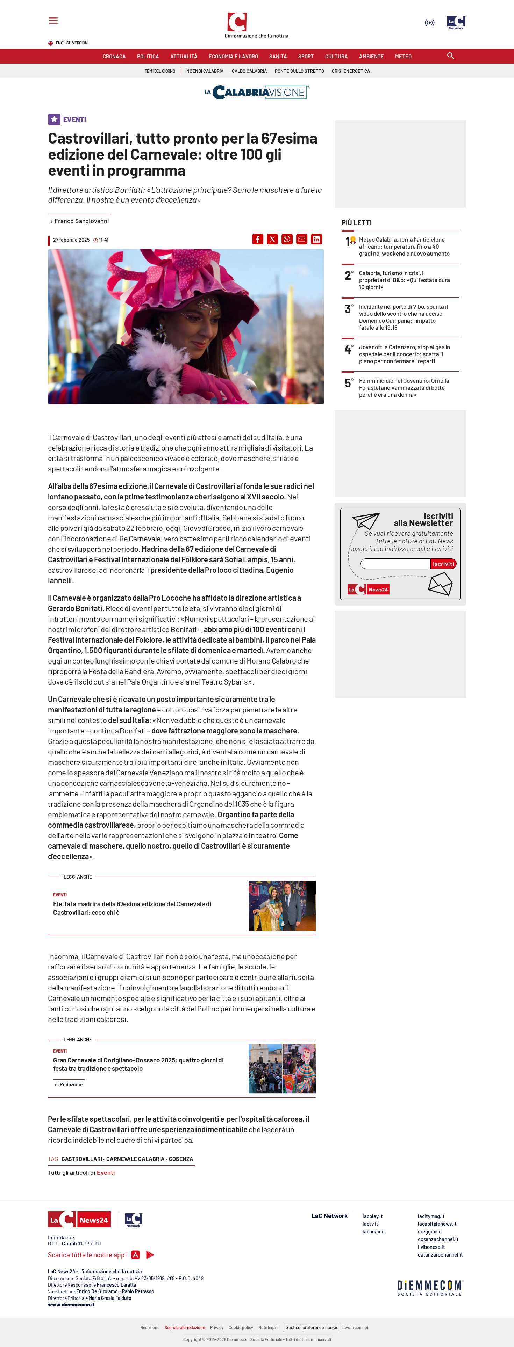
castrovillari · (83, 1158)
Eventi (106, 1172)
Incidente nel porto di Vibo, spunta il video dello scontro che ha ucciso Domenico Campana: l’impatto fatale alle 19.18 (403, 317)
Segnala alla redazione (185, 1327)
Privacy (216, 1327)
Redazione (150, 1327)
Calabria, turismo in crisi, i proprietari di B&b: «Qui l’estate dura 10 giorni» (404, 279)
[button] (257, 239)
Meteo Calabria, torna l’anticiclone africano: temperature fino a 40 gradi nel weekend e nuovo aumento (404, 246)
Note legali (268, 1327)
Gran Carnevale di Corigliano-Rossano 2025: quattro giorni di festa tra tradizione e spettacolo (138, 1064)
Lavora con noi (354, 1327)
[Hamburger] (52, 21)
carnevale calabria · (136, 1158)
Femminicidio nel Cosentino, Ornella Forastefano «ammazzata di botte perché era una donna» (404, 387)
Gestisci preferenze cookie (312, 1327)
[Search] (450, 56)
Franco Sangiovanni (82, 221)
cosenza (181, 1158)
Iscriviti (443, 564)
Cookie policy (241, 1327)
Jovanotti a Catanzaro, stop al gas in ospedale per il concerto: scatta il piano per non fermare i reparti (404, 353)
